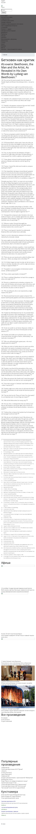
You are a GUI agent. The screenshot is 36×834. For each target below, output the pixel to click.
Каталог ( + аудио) (6, 29)
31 (20, 353)
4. (1, 453)
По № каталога (5, 719)
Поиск (3, 7)
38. (2, 544)
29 (14, 338)
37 (28, 396)
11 (11, 167)
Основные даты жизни (7, 20)
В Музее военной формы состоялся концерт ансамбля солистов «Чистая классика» (16, 684)
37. (2, 543)
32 (17, 364)
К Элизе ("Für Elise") (6, 772)
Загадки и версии (6, 22)
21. (2, 497)
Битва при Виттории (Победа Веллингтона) (13, 795)
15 (23, 226)
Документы (4, 32)
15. (2, 487)
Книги (2, 44)
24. (2, 509)
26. (2, 514)
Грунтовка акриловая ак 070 (8, 801)
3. (1, 452)
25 (33, 297)
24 (11, 292)
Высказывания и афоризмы (9, 39)
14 (18, 220)
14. (2, 485)
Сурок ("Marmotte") (6, 774)
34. (2, 536)
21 (26, 273)
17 (26, 253)
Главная (5, 54)
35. (2, 539)
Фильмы (3, 46)
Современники (5, 19)
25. (2, 510)
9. (1, 472)
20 (17, 270)
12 (33, 177)
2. (1, 448)
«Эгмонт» (3, 771)
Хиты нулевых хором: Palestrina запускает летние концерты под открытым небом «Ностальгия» (17, 711)
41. (2, 556)
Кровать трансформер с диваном (9, 811)
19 (17, 265)
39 (5, 408)
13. (2, 482)
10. (2, 473)
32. (2, 531)
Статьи (3, 42)
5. (1, 460)
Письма (3, 36)
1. (1, 440)
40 (18, 413)
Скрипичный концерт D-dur (8, 783)
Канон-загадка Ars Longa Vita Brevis (11, 796)
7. (1, 467)
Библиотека (4, 41)
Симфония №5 (5, 767)
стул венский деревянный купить (9, 807)
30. (2, 527)
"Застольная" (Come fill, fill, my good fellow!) (13, 788)
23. (2, 507)
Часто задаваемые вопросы (9, 25)
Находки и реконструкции (8, 31)
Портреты (4, 34)
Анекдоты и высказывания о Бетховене (12, 24)
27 (10, 324)
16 (28, 243)
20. (2, 495)
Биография (4, 15)
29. (2, 526)
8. (1, 468)
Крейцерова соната (6, 779)
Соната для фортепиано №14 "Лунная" (12, 769)
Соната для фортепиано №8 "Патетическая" (13, 786)
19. (2, 494)
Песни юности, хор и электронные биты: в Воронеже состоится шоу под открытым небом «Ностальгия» (16, 663)
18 (28, 258)
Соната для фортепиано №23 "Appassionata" (13, 784)
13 (29, 211)
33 (31, 375)
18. (2, 492)
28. (2, 519)
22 (14, 279)
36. (2, 541)
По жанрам (4, 718)
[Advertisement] (18, 741)
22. (2, 502)
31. (2, 529)
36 (7, 391)
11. (2, 477)
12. (2, 480)
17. (2, 490)
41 (16, 434)
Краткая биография (6, 17)
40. (2, 554)
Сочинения (4, 27)
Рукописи (3, 37)
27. (2, 517)
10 (5, 162)
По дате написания (6, 721)
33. (2, 534)
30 (16, 343)
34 (32, 380)
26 (32, 309)
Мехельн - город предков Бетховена (11, 49)
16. (2, 489)
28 (7, 331)
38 (27, 400)
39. (2, 548)
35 (12, 385)
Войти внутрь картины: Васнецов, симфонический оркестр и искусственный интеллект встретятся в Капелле (17, 590)
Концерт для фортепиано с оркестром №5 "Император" (17, 777)
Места (3, 47)
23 (24, 287)
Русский (3, 2)
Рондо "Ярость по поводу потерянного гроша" (14, 781)
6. (1, 465)
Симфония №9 (5, 776)
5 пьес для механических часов (10, 798)
